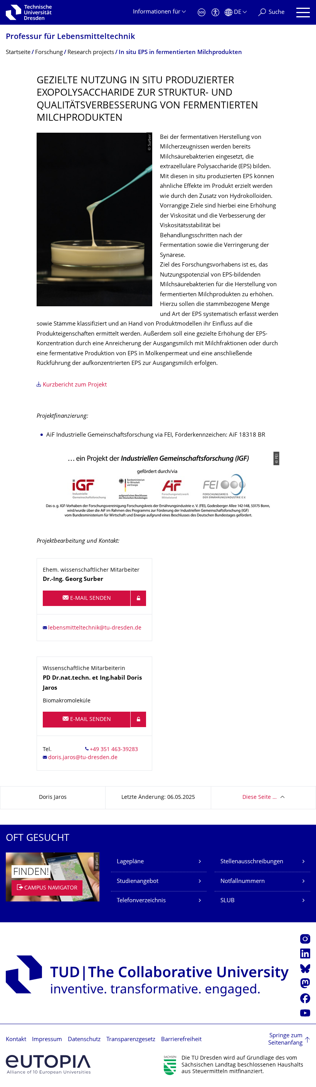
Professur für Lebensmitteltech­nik (70, 37)
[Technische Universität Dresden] (29, 12)
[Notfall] (201, 12)
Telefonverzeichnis (141, 901)
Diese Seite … (259, 797)
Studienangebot (137, 881)
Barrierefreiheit (181, 1040)
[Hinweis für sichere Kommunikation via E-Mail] (138, 598)
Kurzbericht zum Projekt (75, 385)
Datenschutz (84, 1040)
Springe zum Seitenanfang (285, 1039)
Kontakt (16, 1040)
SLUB (227, 901)
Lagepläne (130, 862)
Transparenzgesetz (130, 1040)
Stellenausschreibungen (251, 862)
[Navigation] (303, 12)
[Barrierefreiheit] (215, 12)
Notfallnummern (242, 881)
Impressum (47, 1040)
